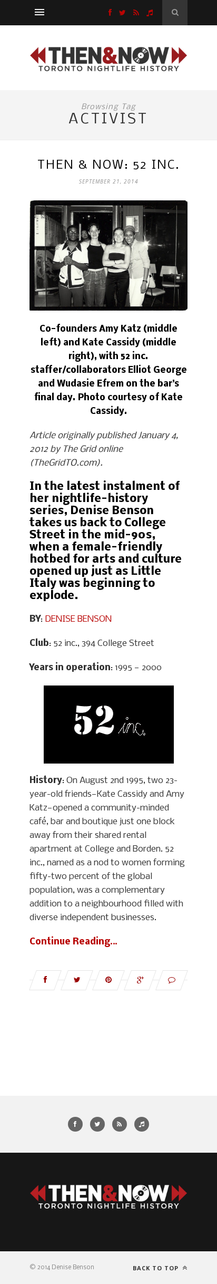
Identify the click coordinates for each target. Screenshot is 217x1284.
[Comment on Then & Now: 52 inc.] (171, 980)
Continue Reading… (73, 942)
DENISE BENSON (78, 619)
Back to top (157, 1268)
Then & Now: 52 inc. (108, 165)
